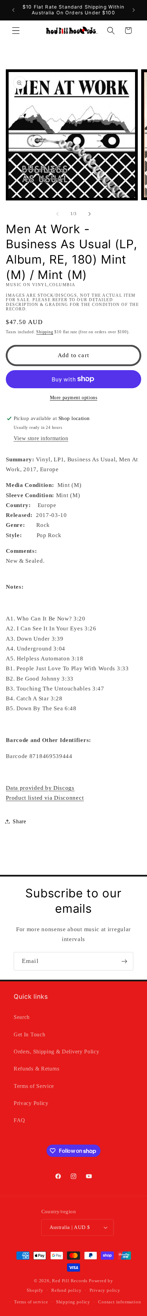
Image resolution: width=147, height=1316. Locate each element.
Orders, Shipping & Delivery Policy (56, 1051)
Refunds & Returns (36, 1069)
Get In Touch (29, 1034)
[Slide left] (57, 214)
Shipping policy (73, 1302)
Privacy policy (105, 1290)
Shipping (44, 332)
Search (22, 1017)
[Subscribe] (124, 961)
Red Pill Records (70, 1280)
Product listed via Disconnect (45, 798)
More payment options (73, 397)
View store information (41, 438)
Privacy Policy (31, 1103)
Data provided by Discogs (40, 788)
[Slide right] (89, 214)
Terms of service (31, 1302)
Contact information (119, 1302)
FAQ (19, 1120)
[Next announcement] (133, 9)
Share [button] (19, 821)
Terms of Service (34, 1086)
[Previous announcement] (13, 9)
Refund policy (66, 1290)
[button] (16, 30)
